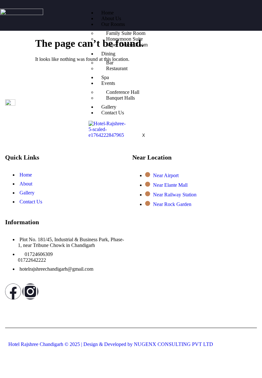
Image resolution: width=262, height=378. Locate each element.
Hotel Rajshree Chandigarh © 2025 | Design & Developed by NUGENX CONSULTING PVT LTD (110, 344)
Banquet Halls (120, 98)
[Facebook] (13, 292)
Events (108, 83)
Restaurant (116, 68)
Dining (108, 53)
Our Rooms (113, 24)
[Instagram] (30, 292)
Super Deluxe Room (127, 44)
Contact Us (112, 112)
